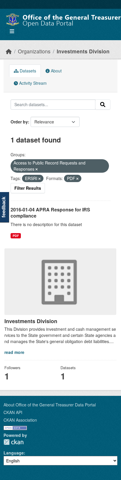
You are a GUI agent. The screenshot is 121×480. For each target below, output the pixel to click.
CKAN (13, 442)
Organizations (34, 51)
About (56, 71)
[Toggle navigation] (12, 31)
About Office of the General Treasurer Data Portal (50, 405)
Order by (19, 122)
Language (14, 453)
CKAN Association (20, 420)
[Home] (9, 51)
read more (14, 352)
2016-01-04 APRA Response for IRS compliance (50, 212)
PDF (16, 235)
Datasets (27, 71)
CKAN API (13, 412)
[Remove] (37, 169)
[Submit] (102, 104)
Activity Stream (32, 83)
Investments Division (83, 51)
